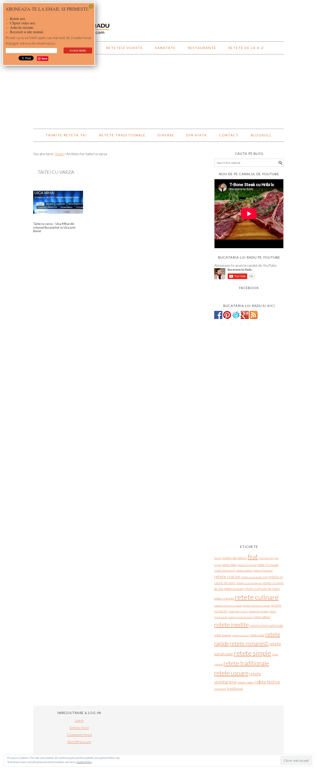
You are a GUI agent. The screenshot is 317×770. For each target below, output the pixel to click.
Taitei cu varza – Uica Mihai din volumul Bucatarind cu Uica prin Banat (54, 227)
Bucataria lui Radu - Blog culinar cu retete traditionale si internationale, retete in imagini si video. (158, 19)
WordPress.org (79, 742)
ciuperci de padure (234, 558)
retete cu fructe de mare (262, 589)
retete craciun (227, 576)
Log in (79, 720)
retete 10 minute (247, 564)
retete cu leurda (224, 598)
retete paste (257, 635)
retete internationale (266, 625)
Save (44, 58)
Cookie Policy (84, 762)
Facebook (249, 288)
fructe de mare (266, 557)
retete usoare (231, 673)
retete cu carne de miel (254, 577)
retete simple (252, 653)
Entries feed (79, 728)
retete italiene (222, 635)
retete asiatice (244, 570)
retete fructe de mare (240, 617)
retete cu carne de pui (249, 583)
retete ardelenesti (224, 570)
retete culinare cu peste (256, 605)
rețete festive (267, 681)
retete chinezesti (263, 570)
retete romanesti (249, 643)
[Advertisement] (158, 91)
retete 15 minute (267, 565)
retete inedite (231, 624)
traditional (235, 688)
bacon (217, 558)
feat (253, 556)
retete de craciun (238, 611)
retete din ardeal (258, 611)
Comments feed (79, 735)
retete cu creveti (233, 589)
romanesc (220, 689)
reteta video (229, 565)
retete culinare (257, 597)
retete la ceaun (240, 635)
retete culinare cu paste (228, 605)
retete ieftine (261, 617)
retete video (245, 682)
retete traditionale (246, 663)
